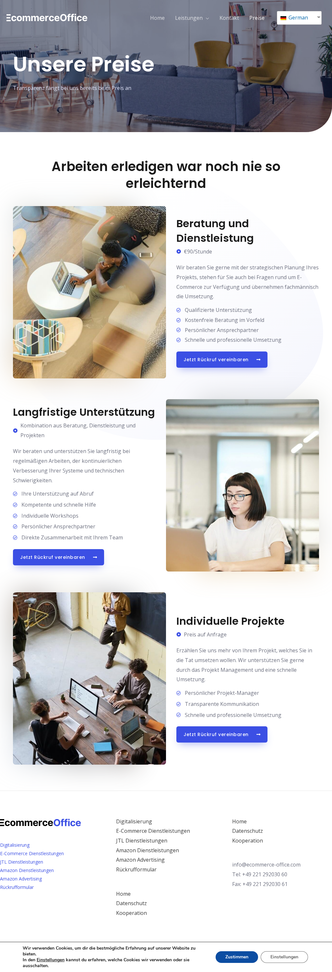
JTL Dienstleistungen (21, 862)
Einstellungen (284, 957)
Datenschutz (131, 903)
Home (157, 17)
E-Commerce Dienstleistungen (32, 853)
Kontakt (229, 17)
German (297, 17)
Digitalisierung (15, 845)
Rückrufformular (17, 887)
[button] (221, 359)
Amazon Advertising (21, 879)
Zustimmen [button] (236, 957)
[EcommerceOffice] (47, 17)
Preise (257, 17)
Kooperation (131, 913)
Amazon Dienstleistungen (27, 870)
